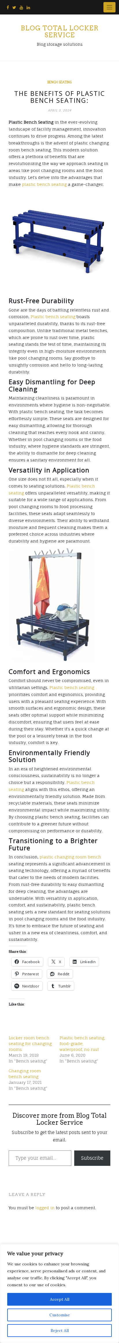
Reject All (60, 1330)
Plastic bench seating (53, 316)
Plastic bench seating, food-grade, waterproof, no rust (82, 1043)
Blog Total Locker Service (59, 31)
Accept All (59, 1299)
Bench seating (59, 82)
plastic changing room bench (70, 856)
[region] (59, 1293)
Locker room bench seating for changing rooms (30, 1043)
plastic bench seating (44, 184)
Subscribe (92, 1158)
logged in (45, 1207)
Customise (59, 1315)
